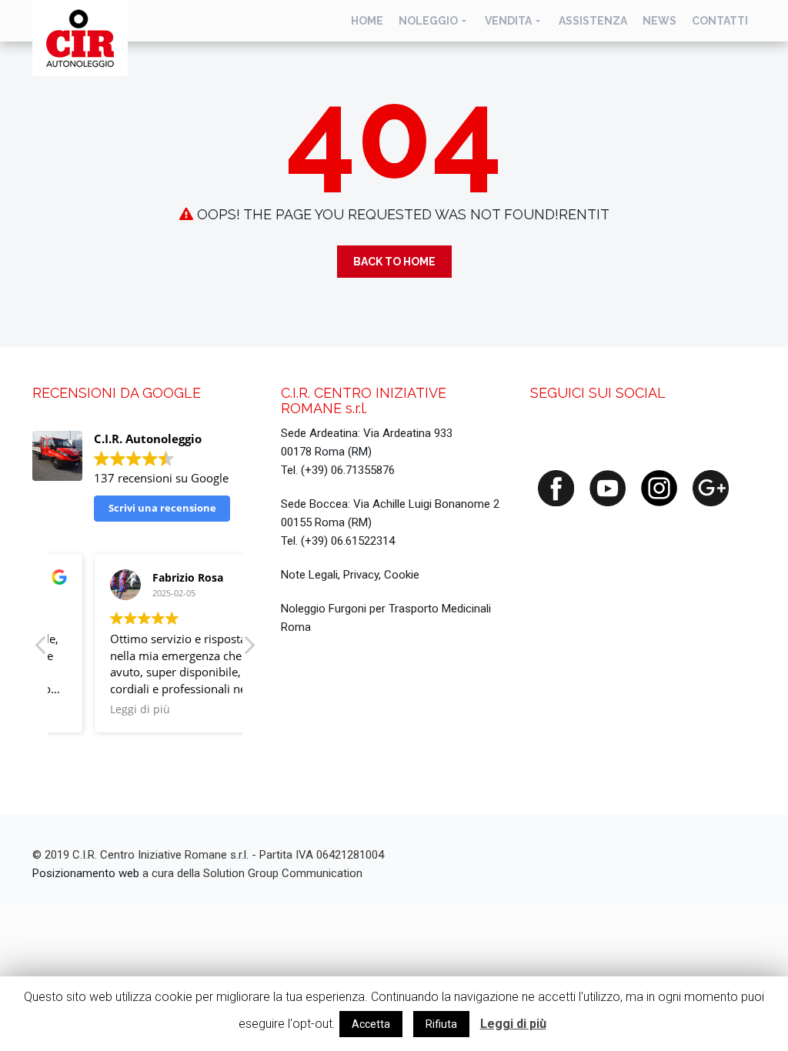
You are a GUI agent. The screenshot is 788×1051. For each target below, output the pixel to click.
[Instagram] (659, 487)
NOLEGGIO (428, 21)
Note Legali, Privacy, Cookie (350, 575)
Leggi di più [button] (99, 709)
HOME (367, 21)
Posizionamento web (85, 873)
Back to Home (394, 261)
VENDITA (508, 21)
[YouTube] (607, 487)
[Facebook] (556, 487)
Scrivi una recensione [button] (162, 508)
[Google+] (710, 487)
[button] (248, 649)
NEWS (659, 21)
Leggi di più (513, 1023)
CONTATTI (720, 21)
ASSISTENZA (593, 21)
